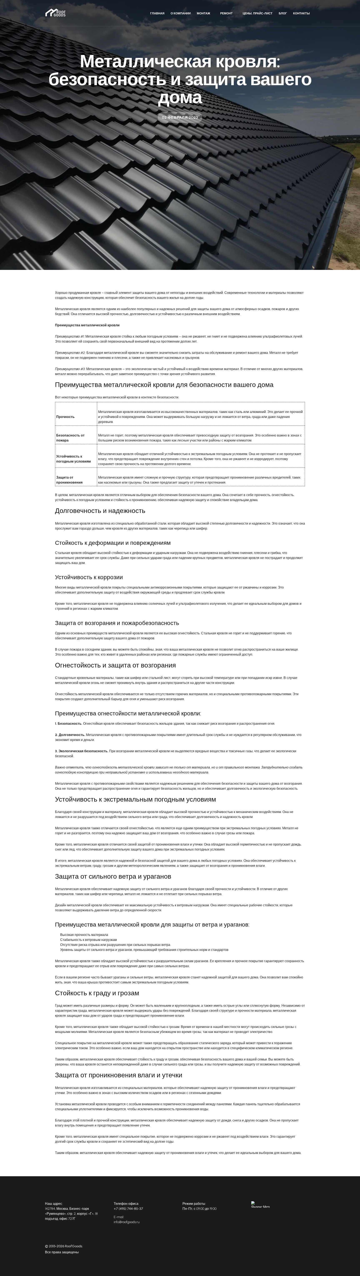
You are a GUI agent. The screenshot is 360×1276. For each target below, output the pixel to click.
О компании (181, 13)
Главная (157, 13)
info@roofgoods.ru (127, 1222)
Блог (283, 13)
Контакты (301, 13)
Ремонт (226, 13)
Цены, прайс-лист (257, 13)
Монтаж (203, 13)
